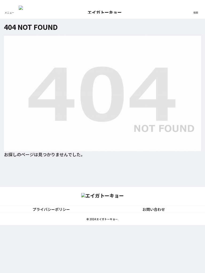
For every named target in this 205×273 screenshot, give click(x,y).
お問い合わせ (154, 209)
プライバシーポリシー (51, 209)
